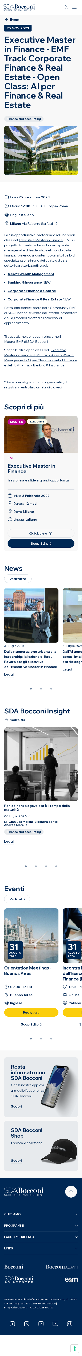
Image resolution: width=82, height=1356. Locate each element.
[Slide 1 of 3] (31, 689)
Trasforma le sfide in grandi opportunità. (38, 480)
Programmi (14, 1225)
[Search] (66, 7)
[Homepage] (24, 1191)
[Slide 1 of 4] (26, 866)
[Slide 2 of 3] (41, 689)
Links (8, 1248)
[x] (26, 1324)
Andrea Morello (15, 825)
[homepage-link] (19, 7)
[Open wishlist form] (8, 1349)
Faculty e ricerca (19, 1237)
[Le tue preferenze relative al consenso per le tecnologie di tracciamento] (75, 1349)
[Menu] (74, 7)
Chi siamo (12, 1214)
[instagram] (69, 1324)
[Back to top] (71, 1191)
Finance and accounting (24, 832)
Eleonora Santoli (46, 821)
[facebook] (12, 1324)
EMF (11, 458)
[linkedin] (41, 1324)
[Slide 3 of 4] (46, 866)
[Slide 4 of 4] (56, 866)
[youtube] (55, 1324)
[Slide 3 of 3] (51, 689)
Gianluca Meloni (21, 821)
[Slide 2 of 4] (36, 866)
